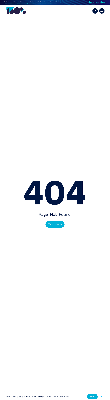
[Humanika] (55, 2)
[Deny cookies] (101, 391)
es (95, 11)
